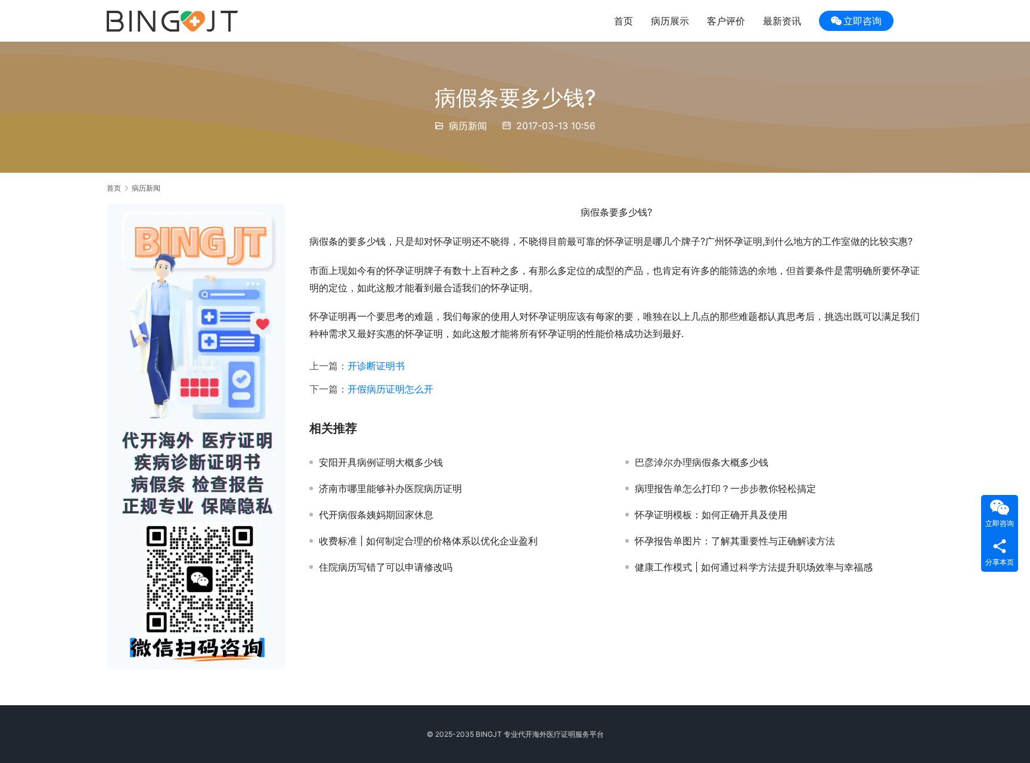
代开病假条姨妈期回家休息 (376, 514)
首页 (623, 21)
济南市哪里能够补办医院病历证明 (390, 488)
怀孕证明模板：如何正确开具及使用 (711, 514)
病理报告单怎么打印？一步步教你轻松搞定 (725, 488)
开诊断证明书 (376, 366)
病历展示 (670, 21)
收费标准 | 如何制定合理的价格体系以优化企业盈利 (428, 540)
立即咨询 (862, 21)
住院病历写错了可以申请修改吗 (385, 567)
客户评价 (726, 21)
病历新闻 (468, 126)
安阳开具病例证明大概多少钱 (381, 462)
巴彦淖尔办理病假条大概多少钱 (701, 462)
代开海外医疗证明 (546, 734)
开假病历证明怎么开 (390, 389)
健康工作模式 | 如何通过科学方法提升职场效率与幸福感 (754, 567)
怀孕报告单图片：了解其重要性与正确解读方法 (735, 540)
